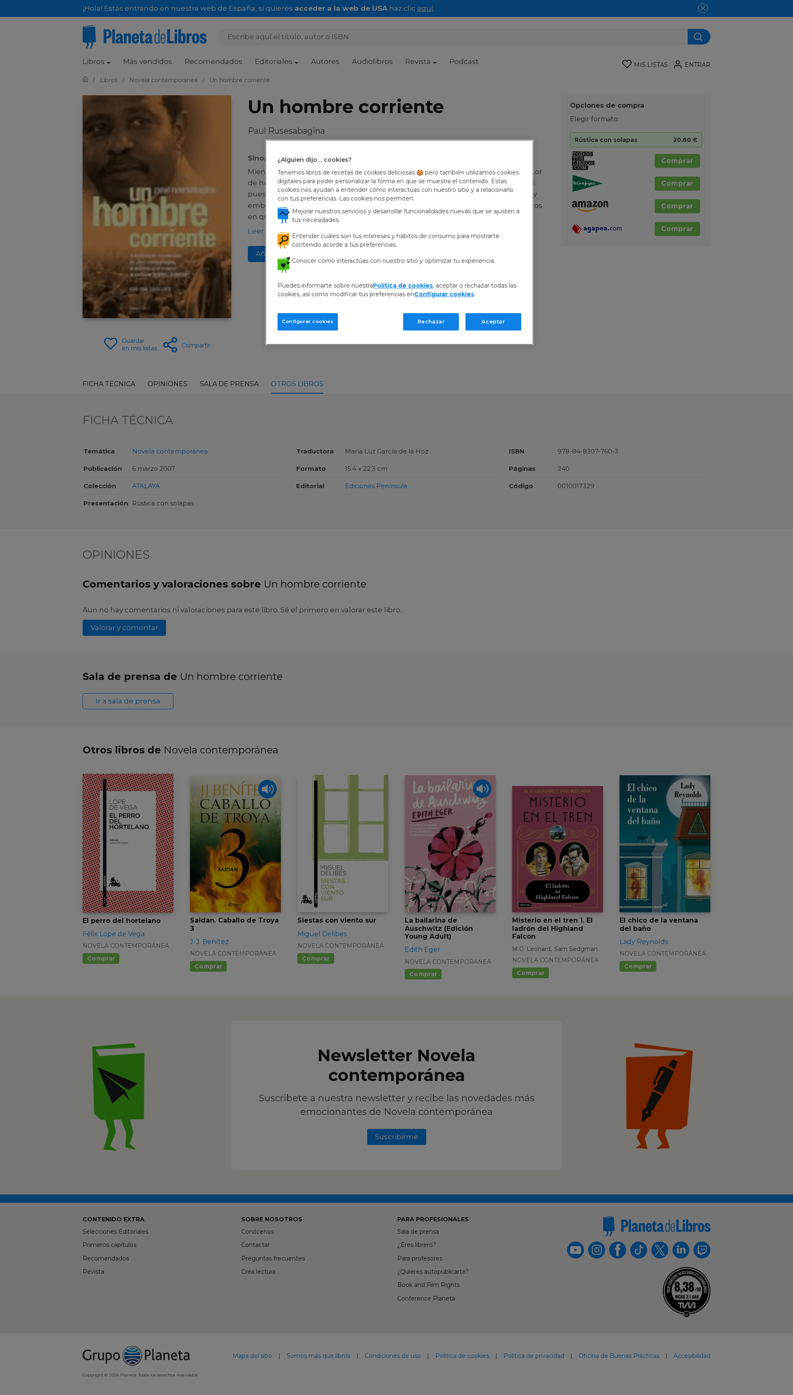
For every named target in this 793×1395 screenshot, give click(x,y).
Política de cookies (403, 285)
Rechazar (431, 322)
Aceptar (493, 322)
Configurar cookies (307, 321)
